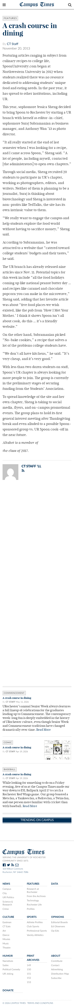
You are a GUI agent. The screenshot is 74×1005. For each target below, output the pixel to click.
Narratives (8, 961)
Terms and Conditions (40, 1003)
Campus (7, 889)
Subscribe (56, 978)
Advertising (57, 969)
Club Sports (33, 926)
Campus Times (37, 4)
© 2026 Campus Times (14, 1003)
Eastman (7, 922)
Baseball (10, 769)
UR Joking (8, 974)
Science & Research (8, 903)
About (55, 956)
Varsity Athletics (35, 935)
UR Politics (8, 897)
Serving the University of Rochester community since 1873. (24, 859)
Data (54, 883)
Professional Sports (37, 931)
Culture (8, 917)
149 (29, 965)
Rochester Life (34, 904)
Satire (5, 965)
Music (6, 943)
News (6, 883)
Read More (43, 730)
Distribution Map (60, 974)
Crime (6, 909)
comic (8, 742)
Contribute (56, 961)
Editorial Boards (59, 922)
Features (10, 18)
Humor (8, 956)
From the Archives (36, 896)
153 (29, 982)
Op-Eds (55, 931)
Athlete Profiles (35, 922)
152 (29, 978)
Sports (32, 917)
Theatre (6, 947)
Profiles (31, 909)
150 (29, 969)
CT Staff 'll (31, 466)
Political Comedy (11, 969)
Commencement (14, 693)
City (5, 893)
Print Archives (33, 958)
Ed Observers (58, 926)
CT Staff (12, 44)
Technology (33, 900)
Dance (6, 935)
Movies (6, 939)
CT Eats (6, 926)
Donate (8, 990)
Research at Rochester (33, 890)
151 (29, 974)
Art (4, 931)
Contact (55, 965)
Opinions (57, 917)
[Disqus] (37, 534)
